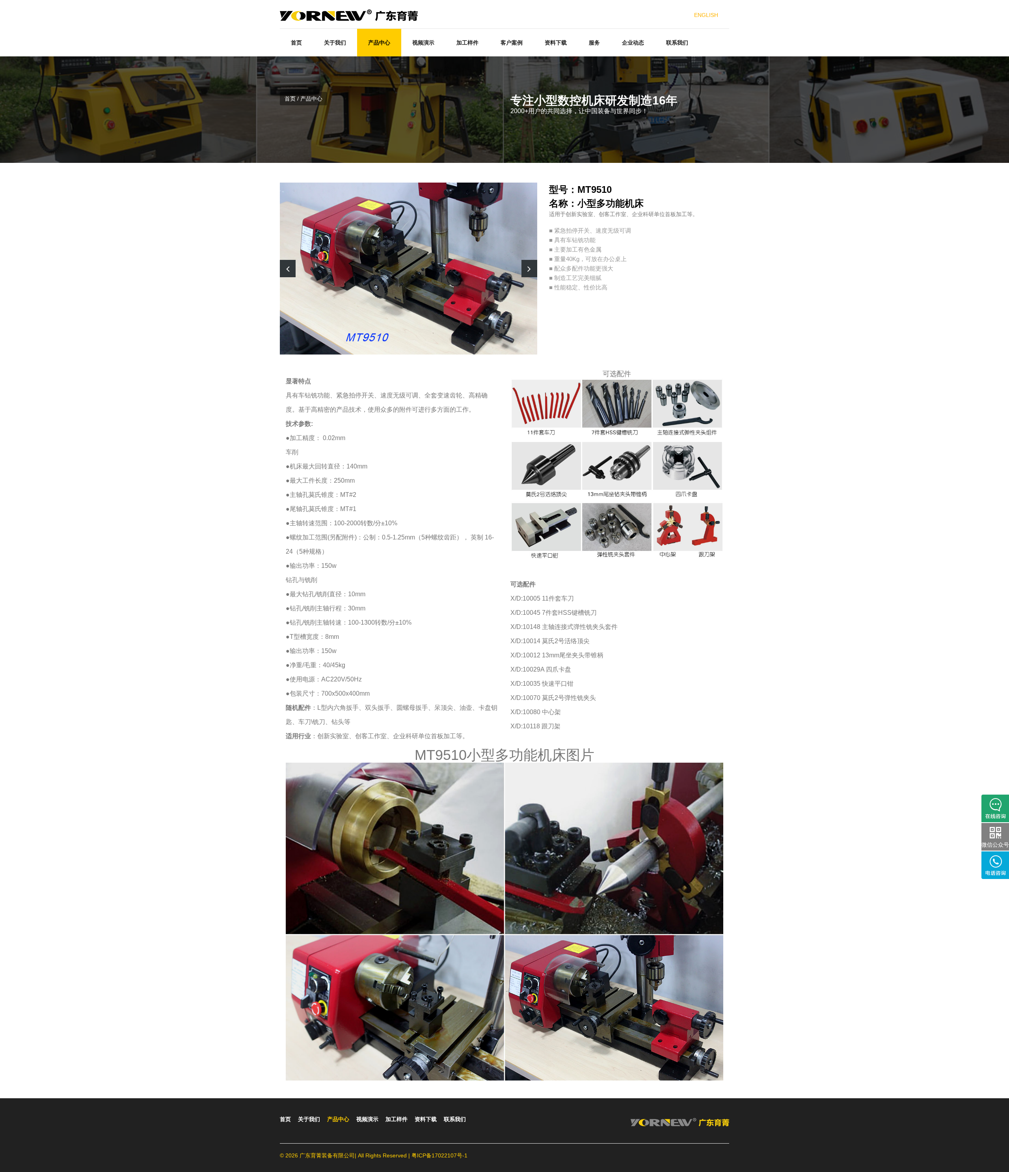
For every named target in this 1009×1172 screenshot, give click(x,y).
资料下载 (556, 42)
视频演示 (423, 42)
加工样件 (467, 42)
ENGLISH (706, 15)
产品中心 (379, 42)
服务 (594, 42)
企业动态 (633, 42)
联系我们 (677, 42)
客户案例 (512, 42)
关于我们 (335, 42)
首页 (296, 42)
